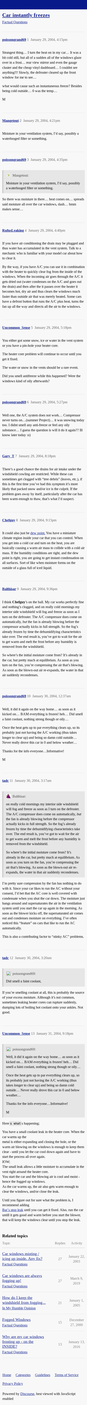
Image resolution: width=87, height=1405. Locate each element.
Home (6, 1375)
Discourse (27, 1394)
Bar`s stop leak (12, 1210)
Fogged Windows (16, 1319)
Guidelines (42, 1375)
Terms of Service (67, 1375)
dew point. (37, 533)
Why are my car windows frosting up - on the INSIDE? (23, 1341)
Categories (23, 1375)
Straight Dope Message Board (23, 4)
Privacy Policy (12, 1383)
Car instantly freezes (26, 15)
